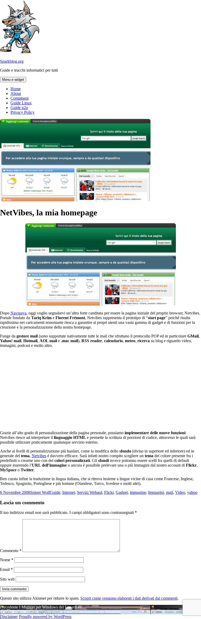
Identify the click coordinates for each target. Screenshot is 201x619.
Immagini (156, 492)
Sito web (7, 579)
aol (99, 492)
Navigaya (18, 313)
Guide (55, 492)
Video (180, 492)
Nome (6, 560)
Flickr (109, 492)
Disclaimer (9, 616)
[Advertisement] (100, 388)
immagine (138, 492)
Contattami (19, 98)
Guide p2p (19, 107)
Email (6, 569)
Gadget (122, 492)
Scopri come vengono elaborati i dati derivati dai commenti (128, 598)
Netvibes (39, 456)
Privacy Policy (22, 112)
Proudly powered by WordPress (45, 616)
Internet (68, 492)
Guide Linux (21, 103)
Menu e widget (13, 80)
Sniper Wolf (40, 492)
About (15, 93)
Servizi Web (87, 492)
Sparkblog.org (12, 61)
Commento (10, 550)
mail (169, 492)
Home (15, 89)
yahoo (192, 492)
